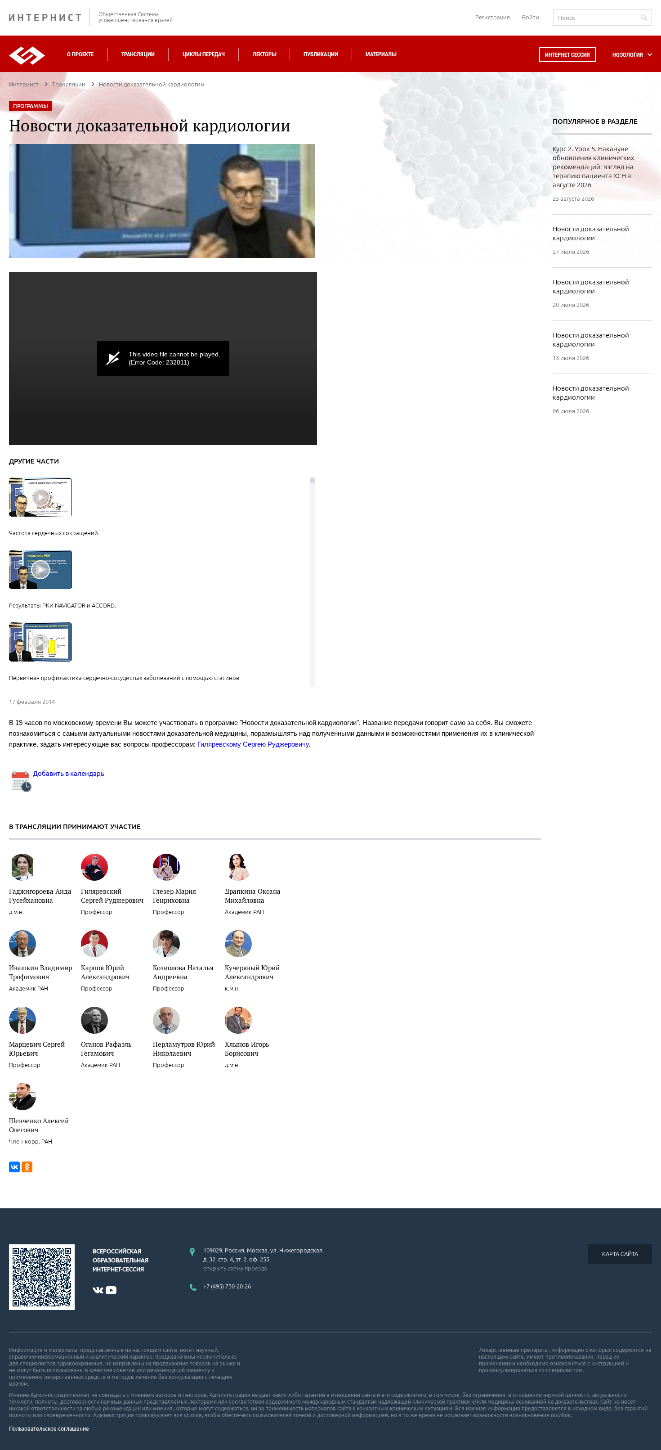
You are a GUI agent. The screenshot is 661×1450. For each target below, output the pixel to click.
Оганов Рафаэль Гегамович (106, 1049)
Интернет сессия (567, 54)
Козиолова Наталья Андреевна (183, 972)
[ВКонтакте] (14, 1167)
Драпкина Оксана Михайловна (253, 896)
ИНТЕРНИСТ (49, 17)
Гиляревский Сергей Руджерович (112, 896)
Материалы (381, 54)
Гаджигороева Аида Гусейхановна (40, 896)
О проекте (80, 54)
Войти (530, 17)
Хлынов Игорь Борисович (247, 1049)
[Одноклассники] (27, 1167)
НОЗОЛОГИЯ (627, 54)
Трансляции (138, 54)
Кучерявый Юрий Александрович (252, 972)
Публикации (321, 54)
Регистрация (492, 17)
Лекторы (264, 54)
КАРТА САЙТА (620, 1254)
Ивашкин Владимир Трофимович (40, 972)
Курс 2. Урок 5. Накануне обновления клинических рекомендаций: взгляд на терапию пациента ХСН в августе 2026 (593, 167)
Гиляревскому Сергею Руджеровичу (252, 744)
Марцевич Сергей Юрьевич (37, 1049)
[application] (163, 358)
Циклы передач (203, 54)
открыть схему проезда (235, 1268)
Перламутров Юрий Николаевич (184, 1049)
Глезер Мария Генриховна (174, 896)
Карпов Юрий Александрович (105, 972)
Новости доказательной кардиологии (591, 233)
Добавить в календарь (67, 773)
